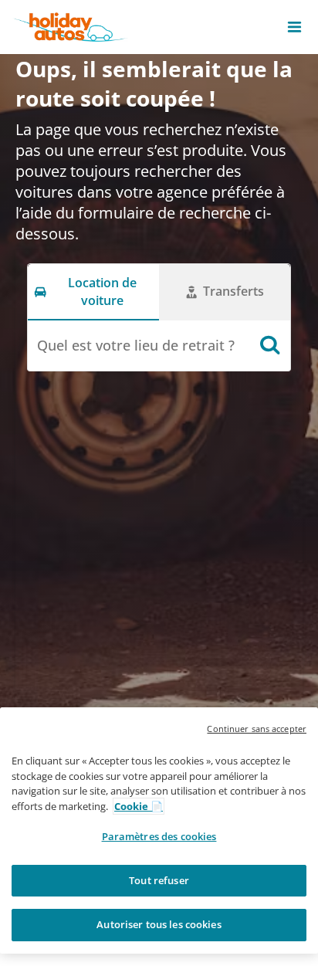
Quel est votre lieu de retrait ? (136, 345)
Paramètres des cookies (159, 836)
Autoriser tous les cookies (158, 924)
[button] (294, 27)
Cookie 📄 (138, 806)
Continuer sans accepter (256, 728)
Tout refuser (159, 880)
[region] (159, 830)
